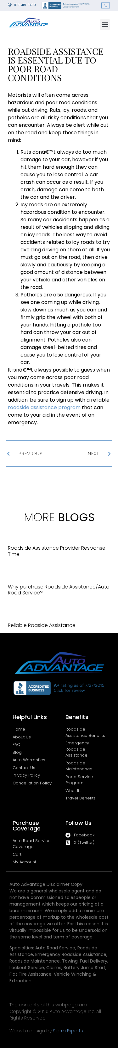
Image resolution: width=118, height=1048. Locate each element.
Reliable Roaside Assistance (42, 625)
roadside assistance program (44, 407)
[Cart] (105, 5)
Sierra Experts (68, 1031)
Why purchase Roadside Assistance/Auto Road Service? (59, 589)
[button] (105, 24)
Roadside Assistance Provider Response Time (56, 550)
